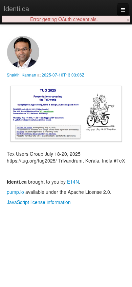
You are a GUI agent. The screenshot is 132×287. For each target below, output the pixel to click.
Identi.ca (16, 8)
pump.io (15, 191)
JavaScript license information (39, 202)
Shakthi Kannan (21, 75)
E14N (73, 181)
